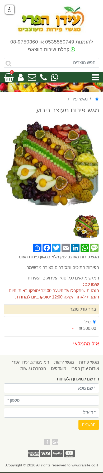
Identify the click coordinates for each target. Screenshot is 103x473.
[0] (9, 79)
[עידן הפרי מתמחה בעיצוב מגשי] (51, 19)
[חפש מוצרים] (8, 64)
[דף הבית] (97, 99)
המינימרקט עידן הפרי (30, 362)
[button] (9, 9)
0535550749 (59, 42)
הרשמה (89, 424)
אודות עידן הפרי (85, 368)
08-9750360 (24, 42)
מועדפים (58, 368)
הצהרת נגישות (33, 368)
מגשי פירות (89, 362)
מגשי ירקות (64, 362)
